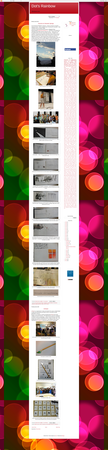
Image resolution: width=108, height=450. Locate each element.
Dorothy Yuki (74, 68)
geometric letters (74, 174)
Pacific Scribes (72, 70)
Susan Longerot (67, 72)
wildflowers (67, 207)
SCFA (74, 133)
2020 (66, 229)
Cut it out (70, 90)
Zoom (75, 154)
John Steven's (73, 109)
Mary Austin (66, 121)
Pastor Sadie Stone (72, 126)
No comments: (45, 301)
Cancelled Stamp (74, 86)
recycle (75, 194)
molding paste (71, 184)
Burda (68, 85)
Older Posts (58, 427)
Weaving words (73, 72)
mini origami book (72, 183)
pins (67, 79)
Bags (75, 82)
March (67, 254)
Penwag (65, 129)
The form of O (74, 145)
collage (70, 165)
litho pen (52, 424)
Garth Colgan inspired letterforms (71, 100)
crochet (72, 167)
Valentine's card (67, 149)
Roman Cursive (74, 132)
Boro (72, 84)
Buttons (75, 85)
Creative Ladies (66, 90)
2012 (66, 259)
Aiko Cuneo (66, 66)
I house (67, 105)
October (67, 242)
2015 (66, 236)
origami (75, 187)
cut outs (74, 168)
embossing (44, 424)
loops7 (56, 435)
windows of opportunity (73, 207)
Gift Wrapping (69, 69)
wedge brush (73, 206)
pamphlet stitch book (73, 189)
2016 (66, 235)
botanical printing (72, 65)
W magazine (72, 150)
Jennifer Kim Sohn (67, 108)
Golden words (68, 103)
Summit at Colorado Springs (46, 23)
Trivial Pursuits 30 (73, 147)
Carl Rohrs (65, 87)
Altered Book (66, 63)
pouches (66, 194)
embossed (75, 171)
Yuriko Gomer (69, 154)
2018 (66, 232)
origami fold (72, 188)
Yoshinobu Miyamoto (69, 152)
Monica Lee (67, 61)
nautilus (75, 186)
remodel (75, 195)
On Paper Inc (39, 320)
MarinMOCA (66, 64)
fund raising (67, 174)
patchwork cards (70, 192)
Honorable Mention (67, 70)
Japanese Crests (73, 106)
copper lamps (72, 166)
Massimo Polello (70, 121)
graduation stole (72, 175)
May (67, 251)
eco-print (71, 170)
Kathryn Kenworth (70, 111)
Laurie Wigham (69, 112)
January (67, 257)
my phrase (74, 185)
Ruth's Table (73, 61)
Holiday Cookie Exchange (70, 104)
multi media (71, 185)
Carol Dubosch (70, 87)
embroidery (69, 172)
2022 (66, 226)
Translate (57, 17)
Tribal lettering (69, 147)
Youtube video (74, 152)
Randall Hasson (73, 129)
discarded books (68, 169)
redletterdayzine (66, 195)
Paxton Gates (68, 127)
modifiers (67, 184)
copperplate (67, 167)
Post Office (69, 129)
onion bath (72, 187)
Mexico (65, 123)
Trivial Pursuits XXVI (67, 148)
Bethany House (66, 83)
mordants (67, 185)
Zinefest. (73, 154)
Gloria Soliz (74, 69)
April (67, 252)
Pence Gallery (74, 127)
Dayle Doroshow (70, 91)
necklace (69, 187)
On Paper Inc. (56, 424)
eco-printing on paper (69, 171)
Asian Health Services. (69, 82)
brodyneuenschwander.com (43, 30)
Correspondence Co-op (68, 68)
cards (38, 424)
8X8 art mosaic (74, 80)
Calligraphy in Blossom (67, 86)
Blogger (63, 435)
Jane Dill (68, 106)
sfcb (75, 65)
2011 (66, 260)
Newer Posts (34, 427)
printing (69, 194)
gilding (65, 175)
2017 (66, 233)
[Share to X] (52, 301)
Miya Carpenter (68, 123)
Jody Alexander (72, 108)
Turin (72, 148)
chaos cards (75, 164)
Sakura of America (69, 71)
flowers (73, 173)
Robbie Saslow (69, 132)
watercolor (68, 205)
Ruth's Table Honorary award (68, 133)
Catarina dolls (74, 87)
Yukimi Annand (72, 153)
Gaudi (65, 101)
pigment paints (68, 193)
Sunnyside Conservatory (70, 142)
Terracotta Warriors (69, 143)
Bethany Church (73, 66)
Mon (72, 123)
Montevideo (74, 123)
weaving (65, 206)
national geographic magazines (69, 186)
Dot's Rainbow (43, 6)
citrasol (65, 165)
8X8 (70, 80)
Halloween (74, 103)
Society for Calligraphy (69, 62)
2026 (66, 222)
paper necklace (74, 191)
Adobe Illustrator (66, 81)
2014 (66, 238)
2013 (66, 239)
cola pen (40, 424)
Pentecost (75, 128)
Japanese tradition (73, 107)
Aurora (74, 82)
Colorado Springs (69, 89)
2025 (66, 223)
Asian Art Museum (73, 63)
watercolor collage (73, 205)
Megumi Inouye (70, 122)
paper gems (66, 191)
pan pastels (66, 190)
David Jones (73, 90)
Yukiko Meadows (66, 153)
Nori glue (67, 125)
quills (73, 194)
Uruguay (75, 148)
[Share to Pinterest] (54, 301)
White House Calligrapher (70, 151)
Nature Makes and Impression (68, 124)
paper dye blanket (73, 190)
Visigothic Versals (73, 149)
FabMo (65, 69)
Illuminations (70, 105)
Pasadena (67, 126)
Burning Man (72, 85)
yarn (64, 208)
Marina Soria (71, 64)
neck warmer (66, 187)
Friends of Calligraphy (70, 60)
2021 (66, 228)
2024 (66, 225)
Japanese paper (67, 107)
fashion (65, 173)
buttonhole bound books (68, 162)
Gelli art (67, 101)
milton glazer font (66, 183)
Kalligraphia (65, 111)
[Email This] (49, 301)
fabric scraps (74, 172)
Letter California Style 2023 (69, 113)
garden (71, 174)
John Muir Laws (68, 109)
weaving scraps (69, 206)
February (67, 255)
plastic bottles (72, 193)
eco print (67, 170)
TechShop (67, 65)
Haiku (71, 103)
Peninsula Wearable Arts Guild (68, 128)
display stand (73, 169)
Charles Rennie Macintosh (68, 88)
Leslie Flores (74, 112)
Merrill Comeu (74, 122)
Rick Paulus (73, 131)
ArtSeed (46, 309)
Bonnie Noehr (69, 84)
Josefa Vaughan (48, 424)
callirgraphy (66, 163)
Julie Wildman (74, 110)
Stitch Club (74, 71)
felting (67, 173)
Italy (72, 105)
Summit (65, 142)
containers (68, 166)
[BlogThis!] (51, 301)
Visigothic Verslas (67, 150)
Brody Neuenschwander (70, 67)
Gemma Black (71, 101)
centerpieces (70, 163)
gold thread (67, 175)
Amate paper (71, 81)
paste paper (66, 192)
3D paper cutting (66, 80)
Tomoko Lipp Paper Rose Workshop (69, 146)
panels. (69, 190)
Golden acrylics (70, 102)
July (67, 245)
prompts (71, 194)
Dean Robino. (74, 91)
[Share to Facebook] (53, 301)
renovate (65, 196)
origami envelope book (67, 188)
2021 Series (69, 79)
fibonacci (70, 173)
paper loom (69, 191)
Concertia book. (74, 89)
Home (46, 427)
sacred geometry (69, 196)
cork (70, 167)
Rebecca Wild (66, 130)
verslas (68, 204)
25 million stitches (73, 79)
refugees (71, 195)
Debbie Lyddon (67, 92)
